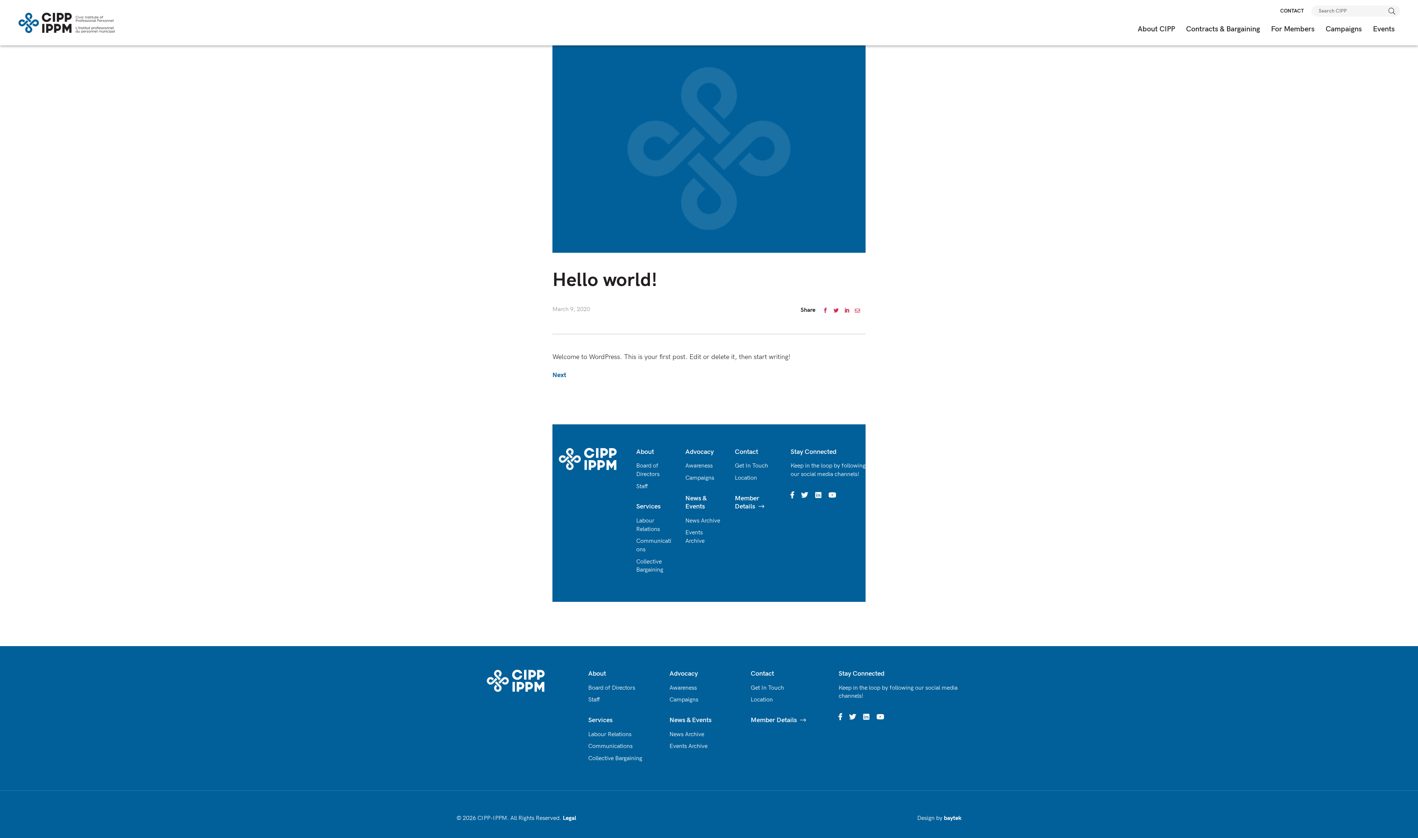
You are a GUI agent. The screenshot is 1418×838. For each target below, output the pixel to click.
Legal (569, 818)
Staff (642, 486)
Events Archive (688, 746)
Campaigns (1344, 29)
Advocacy (699, 452)
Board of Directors (611, 688)
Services (648, 506)
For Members (1293, 29)
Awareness (699, 465)
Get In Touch (751, 465)
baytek (953, 818)
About (645, 452)
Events (1384, 29)
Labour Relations (609, 734)
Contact (746, 452)
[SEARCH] (1392, 11)
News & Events (695, 502)
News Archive (702, 520)
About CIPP (1156, 29)
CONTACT (1292, 11)
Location (746, 478)
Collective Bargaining (615, 758)
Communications (610, 746)
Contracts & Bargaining (1223, 29)
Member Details (747, 502)
